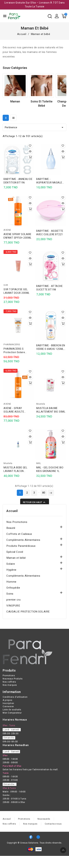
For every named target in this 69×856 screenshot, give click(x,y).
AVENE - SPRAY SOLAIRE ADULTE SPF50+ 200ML (14, 410)
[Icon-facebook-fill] (31, 837)
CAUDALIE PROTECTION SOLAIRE (28, 612)
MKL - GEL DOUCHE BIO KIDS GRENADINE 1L (49, 469)
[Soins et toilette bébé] (41, 85)
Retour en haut (34, 502)
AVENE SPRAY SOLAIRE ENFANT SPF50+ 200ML (17, 236)
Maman (15, 101)
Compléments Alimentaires (23, 540)
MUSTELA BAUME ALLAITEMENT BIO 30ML (50, 410)
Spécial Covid (14, 552)
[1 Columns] (13, 118)
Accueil (12, 511)
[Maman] (15, 85)
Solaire (10, 564)
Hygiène (11, 570)
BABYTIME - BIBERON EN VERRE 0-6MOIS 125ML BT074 (50, 347)
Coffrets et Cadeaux (19, 534)
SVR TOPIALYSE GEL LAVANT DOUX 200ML (17, 291)
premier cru (13, 600)
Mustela (40, 404)
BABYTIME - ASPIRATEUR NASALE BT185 (49, 180)
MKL (38, 463)
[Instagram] (38, 837)
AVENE (7, 230)
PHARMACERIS (12, 344)
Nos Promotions (16, 522)
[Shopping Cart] (64, 16)
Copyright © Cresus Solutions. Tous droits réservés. (34, 842)
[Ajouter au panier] (30, 157)
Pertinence (34, 127)
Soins (9, 594)
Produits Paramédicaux (21, 546)
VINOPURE (13, 606)
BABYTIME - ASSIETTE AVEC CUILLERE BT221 (49, 232)
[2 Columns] (6, 118)
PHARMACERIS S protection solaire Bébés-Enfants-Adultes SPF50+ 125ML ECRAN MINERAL (17, 350)
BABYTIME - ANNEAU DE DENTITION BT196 (18, 180)
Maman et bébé (16, 558)
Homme (11, 582)
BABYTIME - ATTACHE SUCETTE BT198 (49, 287)
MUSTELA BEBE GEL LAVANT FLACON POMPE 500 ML (15, 469)
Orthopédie (13, 588)
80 (43, 493)
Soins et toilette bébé (42, 103)
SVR (6, 285)
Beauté (10, 528)
